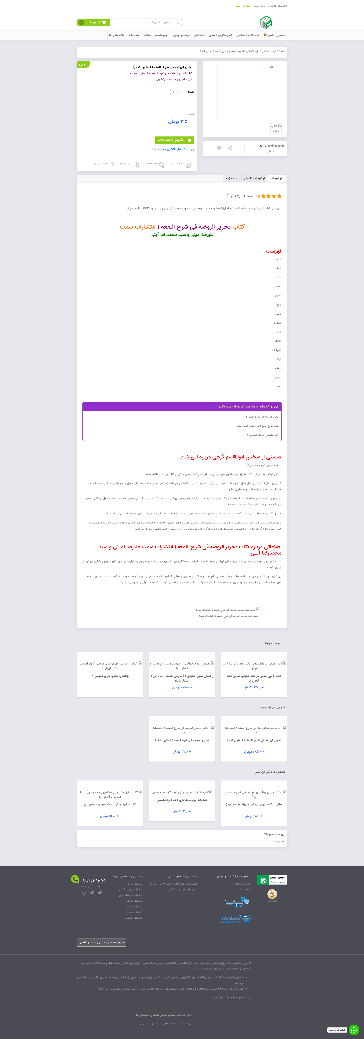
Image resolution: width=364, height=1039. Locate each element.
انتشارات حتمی (135, 906)
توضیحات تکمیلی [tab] (254, 178)
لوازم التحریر (161, 35)
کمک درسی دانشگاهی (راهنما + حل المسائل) (173, 884)
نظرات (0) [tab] (232, 178)
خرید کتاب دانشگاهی (248, 35)
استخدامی (199, 35)
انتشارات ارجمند (134, 912)
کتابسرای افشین (277, 6)
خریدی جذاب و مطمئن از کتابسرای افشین (101, 942)
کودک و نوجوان (181, 35)
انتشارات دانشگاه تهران (131, 895)
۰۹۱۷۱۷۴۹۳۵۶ (93, 881)
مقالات (147, 35)
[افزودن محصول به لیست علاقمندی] (220, 148)
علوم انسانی (252, 51)
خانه (283, 51)
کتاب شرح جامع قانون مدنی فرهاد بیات (257, 426)
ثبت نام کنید (243, 6)
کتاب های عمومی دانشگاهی (182, 889)
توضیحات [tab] (276, 178)
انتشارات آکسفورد (133, 918)
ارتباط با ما (134, 35)
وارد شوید (259, 6)
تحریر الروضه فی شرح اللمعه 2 (262, 417)
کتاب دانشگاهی (270, 51)
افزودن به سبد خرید (170, 139)
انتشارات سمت (276, 841)
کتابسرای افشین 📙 (275, 35)
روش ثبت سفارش (241, 884)
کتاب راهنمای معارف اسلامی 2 (262, 435)
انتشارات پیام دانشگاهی (130, 889)
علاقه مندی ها (116, 35)
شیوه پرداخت (244, 889)
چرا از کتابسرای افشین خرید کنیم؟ (173, 149)
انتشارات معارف (135, 901)
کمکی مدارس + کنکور (220, 35)
